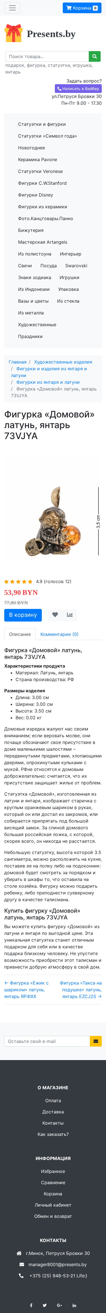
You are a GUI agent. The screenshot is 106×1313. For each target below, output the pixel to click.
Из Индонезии (34, 289)
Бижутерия (31, 230)
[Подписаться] (96, 1041)
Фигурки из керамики (42, 206)
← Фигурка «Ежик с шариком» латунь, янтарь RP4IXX (26, 989)
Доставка (53, 1112)
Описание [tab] (20, 634)
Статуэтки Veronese (40, 171)
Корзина (84, 8)
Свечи (25, 265)
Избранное (53, 1171)
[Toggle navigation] (12, 7)
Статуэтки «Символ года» (47, 136)
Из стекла (68, 301)
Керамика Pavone (37, 159)
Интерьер (70, 254)
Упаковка (68, 289)
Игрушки (69, 277)
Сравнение (53, 1182)
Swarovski (76, 265)
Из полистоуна (34, 254)
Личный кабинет (53, 1205)
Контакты (53, 1123)
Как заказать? (53, 1134)
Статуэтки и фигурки (42, 124)
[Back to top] (93, 1286)
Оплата (53, 1100)
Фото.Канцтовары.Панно (45, 218)
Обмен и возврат (53, 1216)
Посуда (48, 265)
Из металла (31, 313)
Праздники (30, 336)
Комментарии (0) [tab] (59, 634)
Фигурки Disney (35, 195)
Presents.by (51, 33)
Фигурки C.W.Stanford (42, 183)
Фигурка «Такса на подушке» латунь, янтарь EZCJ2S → (81, 989)
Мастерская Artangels (42, 242)
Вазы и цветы (33, 301)
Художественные (37, 324)
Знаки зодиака (34, 277)
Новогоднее (31, 147)
